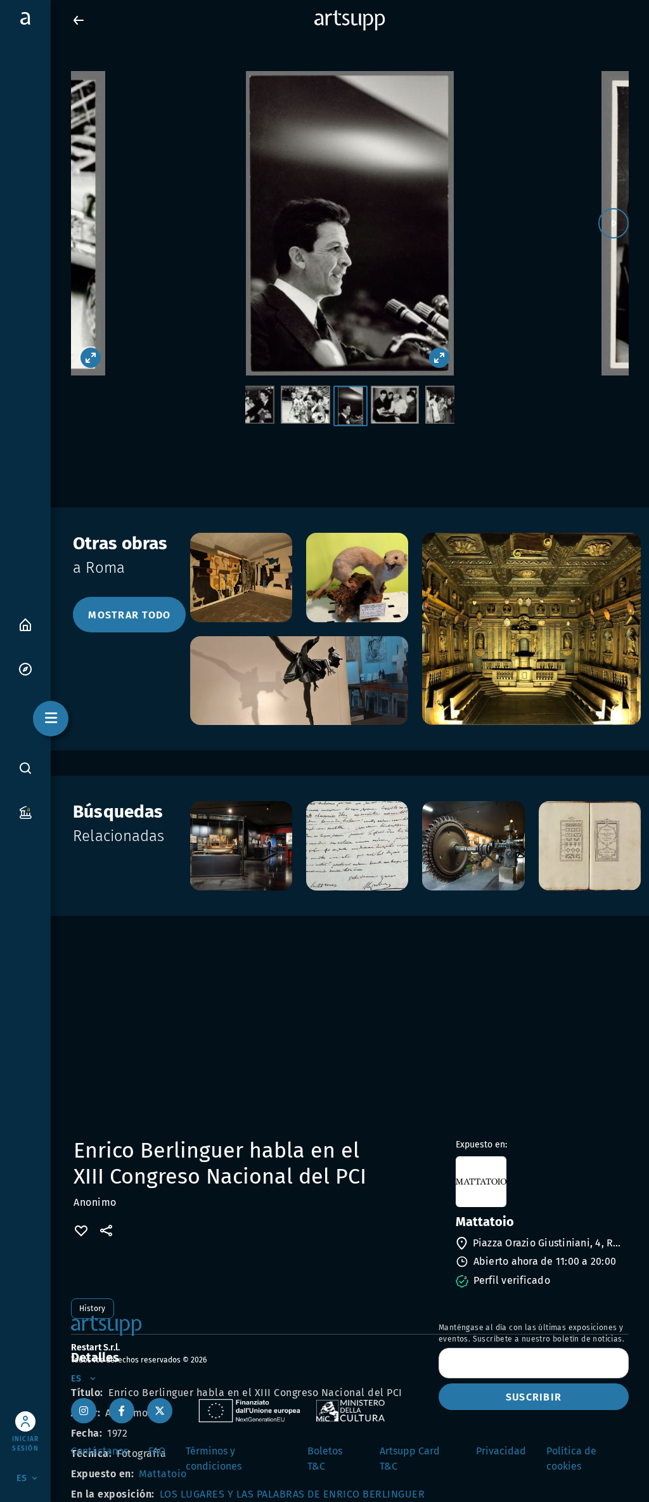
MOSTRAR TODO (129, 615)
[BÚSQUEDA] (25, 768)
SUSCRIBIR (534, 1397)
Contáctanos (99, 1451)
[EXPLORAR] (25, 668)
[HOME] (25, 624)
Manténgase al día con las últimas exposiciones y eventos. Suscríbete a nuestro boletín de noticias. (531, 1333)
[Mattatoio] (541, 1181)
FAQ (156, 1451)
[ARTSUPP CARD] (25, 812)
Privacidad (501, 1451)
